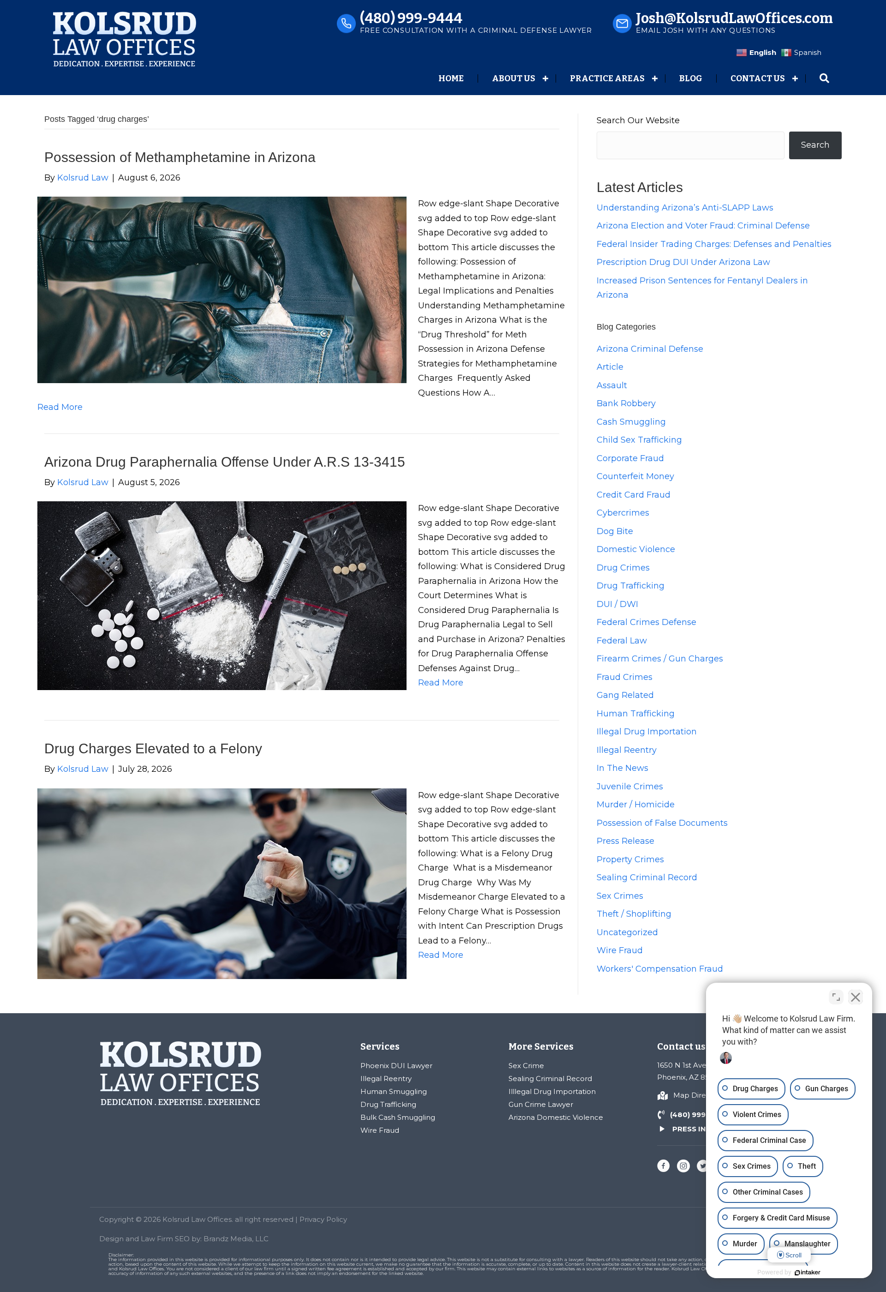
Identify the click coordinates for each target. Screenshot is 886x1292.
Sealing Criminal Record (647, 877)
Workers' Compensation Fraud (660, 969)
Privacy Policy (323, 1219)
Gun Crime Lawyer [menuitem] (541, 1104)
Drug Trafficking (630, 586)
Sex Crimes (620, 896)
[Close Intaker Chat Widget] (855, 997)
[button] (545, 78)
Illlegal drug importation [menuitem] (552, 1091)
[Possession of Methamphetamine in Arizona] (222, 289)
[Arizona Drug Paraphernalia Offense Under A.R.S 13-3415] (222, 595)
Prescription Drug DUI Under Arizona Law (683, 262)
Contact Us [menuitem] (757, 78)
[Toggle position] (836, 997)
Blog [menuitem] (690, 78)
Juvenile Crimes (630, 786)
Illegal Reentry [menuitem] (386, 1078)
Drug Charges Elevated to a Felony (153, 748)
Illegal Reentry (627, 750)
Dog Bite (615, 531)
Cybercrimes (623, 513)
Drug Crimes (623, 568)
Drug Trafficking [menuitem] (388, 1104)
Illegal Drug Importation (647, 732)
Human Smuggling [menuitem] (393, 1091)
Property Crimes (630, 859)
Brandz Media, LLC (236, 1238)
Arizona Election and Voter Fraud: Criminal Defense (703, 226)
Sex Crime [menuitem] (526, 1065)
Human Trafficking (636, 714)
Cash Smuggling (631, 422)
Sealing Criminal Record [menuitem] (550, 1078)
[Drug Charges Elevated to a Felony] (222, 883)
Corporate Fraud (630, 458)
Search (815, 145)
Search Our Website (638, 120)
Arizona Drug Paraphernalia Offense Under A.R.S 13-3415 (224, 461)
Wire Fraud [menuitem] (379, 1130)
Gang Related (625, 695)
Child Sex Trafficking (639, 440)
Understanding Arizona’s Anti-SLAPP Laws (685, 208)
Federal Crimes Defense (646, 622)
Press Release (625, 841)
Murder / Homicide (636, 804)
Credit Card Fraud (633, 495)
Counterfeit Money (635, 476)
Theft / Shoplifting (634, 914)
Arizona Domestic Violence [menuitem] (556, 1117)
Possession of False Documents (662, 823)
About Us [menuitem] (513, 78)
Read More (60, 407)
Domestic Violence (636, 549)
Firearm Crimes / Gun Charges (660, 659)
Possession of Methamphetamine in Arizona (180, 157)
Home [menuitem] (451, 78)
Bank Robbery (626, 403)
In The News (622, 768)
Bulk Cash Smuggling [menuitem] (397, 1117)
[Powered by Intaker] (807, 1272)
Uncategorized (627, 932)
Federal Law (622, 641)
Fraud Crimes (625, 677)
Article (610, 367)
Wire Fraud (620, 950)
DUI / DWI (617, 604)
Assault (612, 385)
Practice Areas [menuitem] (607, 78)
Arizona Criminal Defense (650, 349)
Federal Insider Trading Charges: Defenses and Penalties (714, 244)
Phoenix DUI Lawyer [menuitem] (396, 1065)
